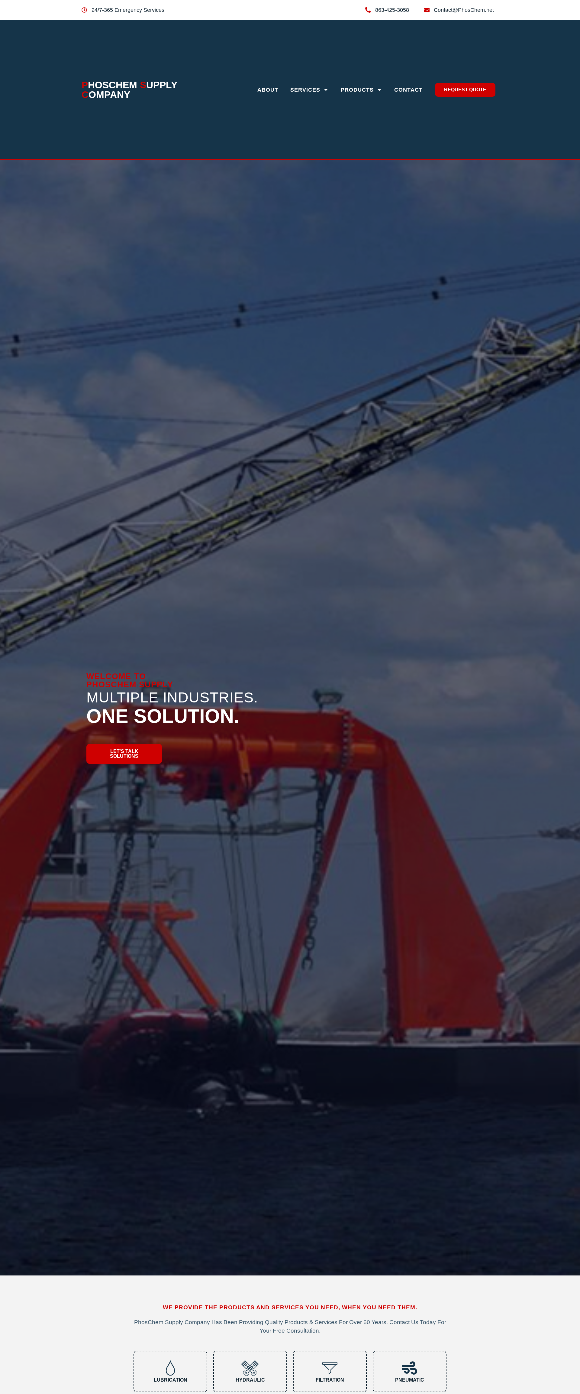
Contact (408, 90)
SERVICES (305, 90)
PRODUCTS (357, 90)
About (267, 90)
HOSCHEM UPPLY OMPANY (129, 90)
